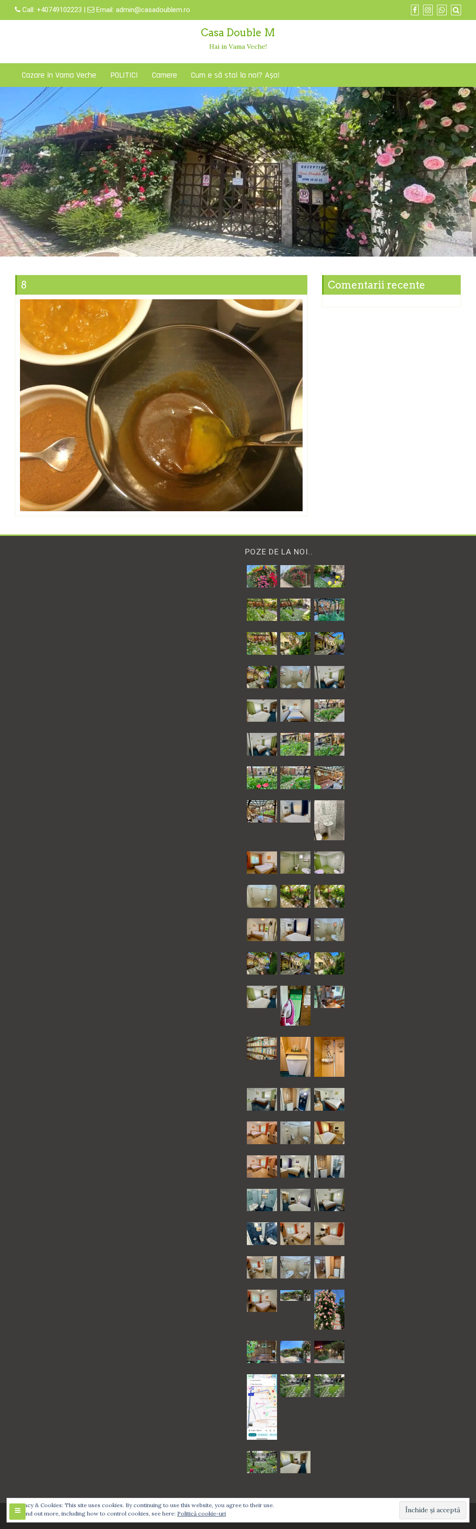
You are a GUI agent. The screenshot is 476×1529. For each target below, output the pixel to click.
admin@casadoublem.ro (153, 10)
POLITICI (124, 75)
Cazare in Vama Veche (59, 75)
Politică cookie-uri (201, 1513)
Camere (164, 75)
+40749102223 (60, 10)
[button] (261, 576)
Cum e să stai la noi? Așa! (235, 75)
